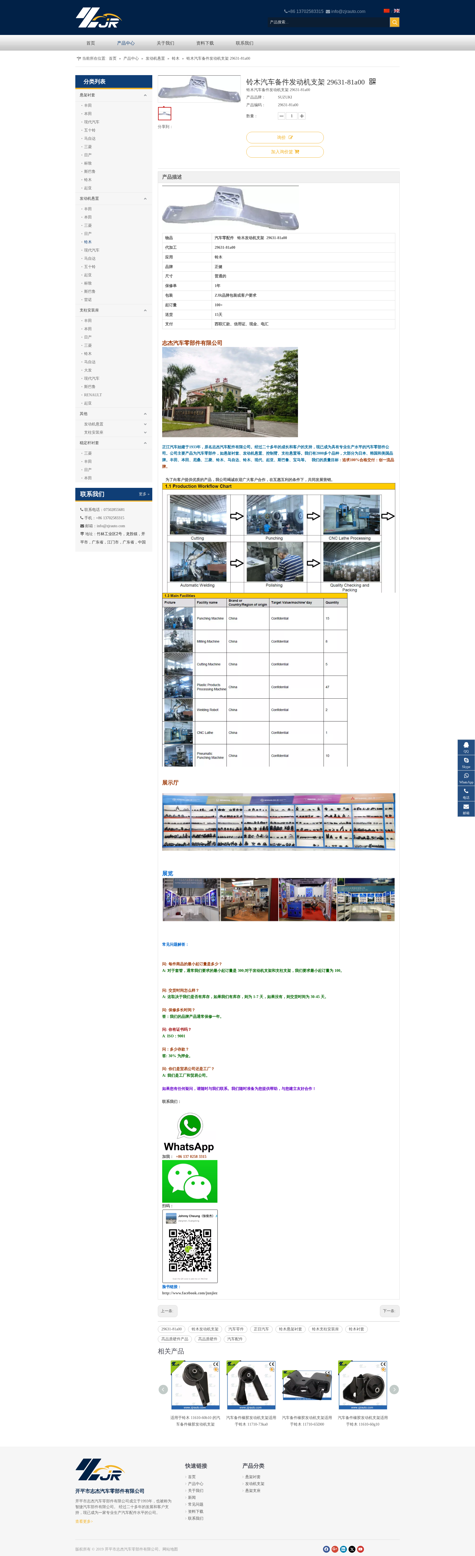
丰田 (88, 105)
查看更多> (84, 1521)
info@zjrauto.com (348, 11)
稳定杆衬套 (89, 443)
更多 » (144, 494)
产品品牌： (256, 97)
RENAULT (93, 395)
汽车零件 (236, 1329)
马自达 (90, 138)
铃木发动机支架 (205, 1329)
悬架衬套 (87, 95)
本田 (88, 114)
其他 (83, 414)
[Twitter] (352, 1549)
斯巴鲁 (90, 171)
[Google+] (335, 1549)
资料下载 (195, 1511)
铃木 (88, 180)
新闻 (192, 1497)
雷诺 (88, 300)
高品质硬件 (207, 1339)
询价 (281, 137)
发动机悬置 (89, 198)
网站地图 (170, 1549)
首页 (192, 1477)
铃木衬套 (356, 1329)
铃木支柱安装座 (325, 1329)
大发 (88, 370)
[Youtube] (360, 1549)
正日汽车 (261, 1329)
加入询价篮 (282, 151)
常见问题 (195, 1504)
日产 (88, 155)
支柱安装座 (89, 310)
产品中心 (195, 1484)
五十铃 (90, 130)
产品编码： (256, 105)
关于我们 (195, 1491)
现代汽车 (92, 122)
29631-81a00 (171, 1329)
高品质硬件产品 (174, 1339)
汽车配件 (235, 1339)
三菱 (88, 147)
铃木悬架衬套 (290, 1329)
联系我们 (195, 1518)
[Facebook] (326, 1549)
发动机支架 (254, 1484)
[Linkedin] (343, 1549)
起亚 (88, 188)
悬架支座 (253, 1491)
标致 (88, 163)
